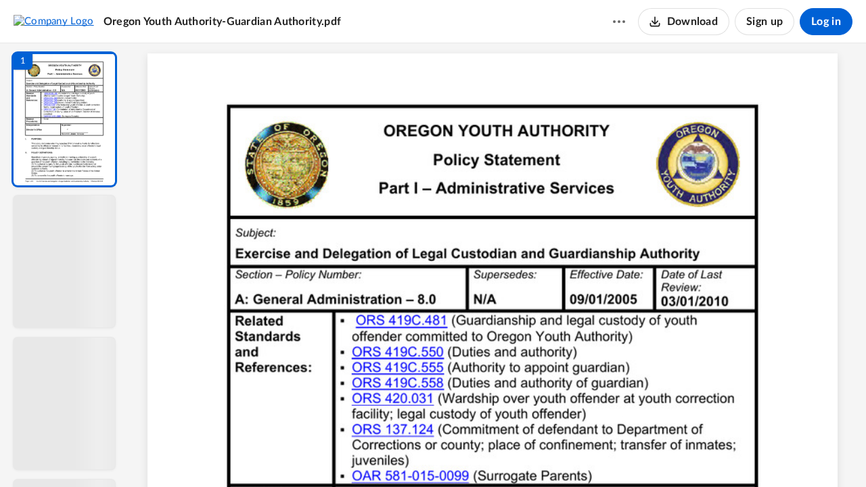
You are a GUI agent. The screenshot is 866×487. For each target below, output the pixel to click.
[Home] (54, 21)
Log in (826, 21)
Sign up (764, 21)
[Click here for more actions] (619, 21)
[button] (64, 119)
